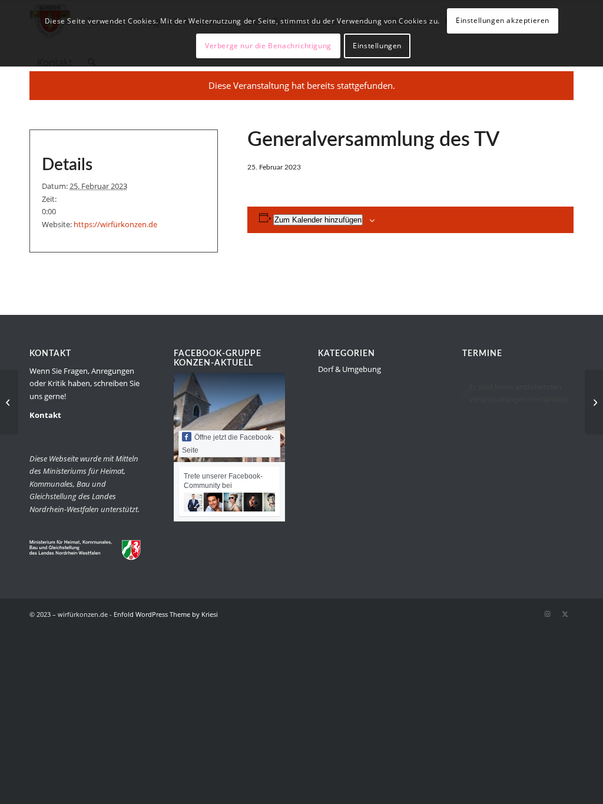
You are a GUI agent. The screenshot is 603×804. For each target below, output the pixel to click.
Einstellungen (377, 46)
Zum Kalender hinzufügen (318, 219)
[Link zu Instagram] (547, 614)
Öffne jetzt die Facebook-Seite (228, 443)
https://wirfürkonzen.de (115, 224)
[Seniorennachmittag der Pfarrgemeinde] (9, 402)
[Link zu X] (565, 614)
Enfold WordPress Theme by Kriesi (166, 614)
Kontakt (45, 415)
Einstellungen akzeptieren (502, 20)
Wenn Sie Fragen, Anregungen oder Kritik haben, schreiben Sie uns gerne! (84, 383)
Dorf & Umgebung (349, 369)
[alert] (518, 393)
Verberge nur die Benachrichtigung (268, 46)
